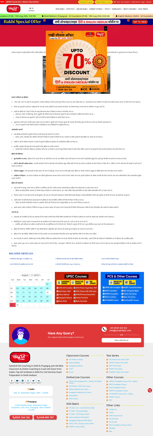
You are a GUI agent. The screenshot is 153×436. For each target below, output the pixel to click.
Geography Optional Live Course (80, 392)
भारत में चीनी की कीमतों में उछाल (110, 259)
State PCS (70, 9)
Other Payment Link (116, 416)
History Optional (74, 363)
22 (47, 296)
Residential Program (86, 2)
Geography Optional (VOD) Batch (80, 420)
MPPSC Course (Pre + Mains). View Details (22, 2)
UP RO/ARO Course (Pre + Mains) (121, 394)
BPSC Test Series (115, 366)
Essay (71, 372)
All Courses (31, 9)
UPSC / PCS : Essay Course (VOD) (81, 423)
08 (47, 288)
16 (11, 296)
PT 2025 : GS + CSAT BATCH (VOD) (82, 408)
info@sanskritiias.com (120, 330)
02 (11, 288)
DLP (110, 400)
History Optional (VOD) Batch (79, 417)
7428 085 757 (46, 417)
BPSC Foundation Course (118, 384)
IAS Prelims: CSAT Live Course (80, 386)
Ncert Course (73, 399)
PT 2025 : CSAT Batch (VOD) (79, 414)
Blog (140, 9)
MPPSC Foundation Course (118, 391)
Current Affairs (95, 9)
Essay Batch (73, 395)
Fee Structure (113, 419)
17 (17, 296)
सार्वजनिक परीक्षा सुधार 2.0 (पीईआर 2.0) (21, 259)
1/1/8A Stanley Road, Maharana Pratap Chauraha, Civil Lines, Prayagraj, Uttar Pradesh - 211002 (31, 407)
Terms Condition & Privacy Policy (120, 425)
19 (29, 296)
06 (35, 288)
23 (11, 301)
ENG (118, 2)
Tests (107, 9)
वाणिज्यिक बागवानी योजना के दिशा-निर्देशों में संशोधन (69, 259)
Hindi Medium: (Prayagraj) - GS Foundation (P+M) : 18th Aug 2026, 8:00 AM (52, 16)
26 (29, 301)
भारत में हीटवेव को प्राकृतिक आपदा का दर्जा (22, 264)
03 (17, 288)
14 (41, 292)
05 (29, 288)
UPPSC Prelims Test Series (118, 363)
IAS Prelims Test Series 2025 (119, 359)
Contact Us (113, 409)
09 (11, 292)
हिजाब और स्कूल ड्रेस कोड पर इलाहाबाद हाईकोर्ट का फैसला (117, 264)
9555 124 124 (22, 417)
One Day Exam (81, 9)
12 (29, 292)
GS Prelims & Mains (76, 359)
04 (23, 288)
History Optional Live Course (78, 389)
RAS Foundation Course (117, 387)
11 (23, 292)
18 (23, 296)
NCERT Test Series (115, 369)
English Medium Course (104, 2)
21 (41, 296)
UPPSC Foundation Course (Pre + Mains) (123, 381)
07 (41, 288)
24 (17, 301)
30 (11, 305)
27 (35, 301)
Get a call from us (121, 340)
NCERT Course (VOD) (77, 427)
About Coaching (129, 9)
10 (17, 292)
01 (47, 284)
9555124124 (136, 2)
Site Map (112, 428)
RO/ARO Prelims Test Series (119, 372)
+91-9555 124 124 (118, 328)
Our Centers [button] (125, 2)
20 (35, 296)
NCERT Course (114, 397)
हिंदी (115, 2)
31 (17, 305)
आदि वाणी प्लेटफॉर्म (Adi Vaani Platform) (68, 264)
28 (41, 301)
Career (111, 412)
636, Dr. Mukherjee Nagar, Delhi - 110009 (31, 393)
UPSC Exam (60, 9)
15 (47, 292)
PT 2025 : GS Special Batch (78, 411)
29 (47, 301)
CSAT (71, 369)
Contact (148, 2)
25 (23, 301)
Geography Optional (76, 366)
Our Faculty (113, 422)
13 (35, 292)
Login (143, 2)
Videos (145, 9)
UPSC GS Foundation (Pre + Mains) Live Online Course (85, 382)
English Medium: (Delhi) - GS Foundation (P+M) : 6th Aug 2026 (120, 16)
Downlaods (116, 9)
